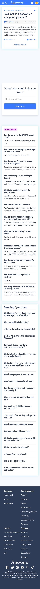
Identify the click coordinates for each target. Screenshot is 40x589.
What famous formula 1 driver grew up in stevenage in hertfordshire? (19, 314)
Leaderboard (8, 495)
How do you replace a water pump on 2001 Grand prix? (19, 389)
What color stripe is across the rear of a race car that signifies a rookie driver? (19, 365)
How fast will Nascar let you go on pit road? (18, 15)
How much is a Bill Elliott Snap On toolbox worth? (17, 407)
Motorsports (19, 10)
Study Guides (8, 545)
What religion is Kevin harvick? (16, 447)
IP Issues (24, 557)
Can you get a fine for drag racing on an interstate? (20, 416)
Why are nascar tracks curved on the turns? (18, 398)
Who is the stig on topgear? (15, 461)
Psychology (25, 516)
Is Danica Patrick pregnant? (15, 454)
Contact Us (25, 536)
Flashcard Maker (9, 541)
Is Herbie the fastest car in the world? (19, 329)
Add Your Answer (20, 45)
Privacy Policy (26, 545)
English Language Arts (29, 512)
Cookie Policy (25, 553)
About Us (24, 532)
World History (26, 508)
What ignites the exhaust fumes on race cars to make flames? (20, 355)
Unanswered (8, 503)
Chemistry (24, 499)
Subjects (6, 10)
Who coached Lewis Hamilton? (16, 322)
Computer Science (27, 520)
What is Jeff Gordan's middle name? (18, 424)
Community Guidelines (11, 532)
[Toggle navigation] (3, 2)
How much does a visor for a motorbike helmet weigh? (15, 346)
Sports (12, 10)
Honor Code (8, 536)
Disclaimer (24, 549)
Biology (23, 503)
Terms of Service (27, 541)
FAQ (5, 553)
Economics (24, 524)
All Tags (6, 499)
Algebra (23, 495)
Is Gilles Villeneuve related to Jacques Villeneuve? (19, 337)
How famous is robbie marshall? (17, 431)
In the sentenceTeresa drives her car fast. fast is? (19, 468)
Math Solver (8, 549)
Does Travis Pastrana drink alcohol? (18, 381)
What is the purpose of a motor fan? (18, 374)
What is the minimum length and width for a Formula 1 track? (19, 439)
